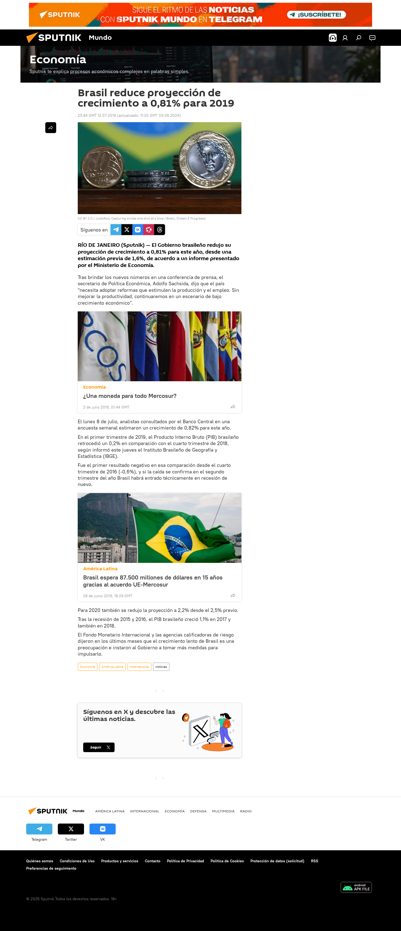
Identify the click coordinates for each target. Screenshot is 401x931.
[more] (233, 406)
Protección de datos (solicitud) (277, 860)
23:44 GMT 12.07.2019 (97, 115)
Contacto (152, 860)
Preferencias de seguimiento (51, 868)
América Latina (100, 568)
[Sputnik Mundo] (56, 44)
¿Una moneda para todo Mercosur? (129, 395)
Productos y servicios (119, 860)
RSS (314, 860)
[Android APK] (356, 888)
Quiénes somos (39, 860)
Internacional (139, 667)
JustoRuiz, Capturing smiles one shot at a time (129, 218)
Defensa (198, 811)
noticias (161, 667)
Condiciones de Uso (77, 860)
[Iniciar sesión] (345, 37)
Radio (246, 811)
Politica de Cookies (227, 860)
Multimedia (223, 811)
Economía (94, 387)
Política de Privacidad (185, 860)
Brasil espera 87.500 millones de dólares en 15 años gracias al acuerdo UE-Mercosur (153, 581)
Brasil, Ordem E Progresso (186, 218)
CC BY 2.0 (85, 218)
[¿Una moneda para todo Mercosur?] (159, 346)
